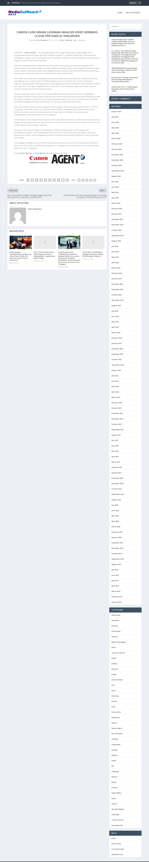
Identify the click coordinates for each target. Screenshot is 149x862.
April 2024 (115, 262)
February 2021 (116, 467)
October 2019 (116, 554)
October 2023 (116, 295)
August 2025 (116, 176)
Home (119, 13)
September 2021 (117, 430)
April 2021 (115, 456)
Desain (114, 658)
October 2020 (116, 489)
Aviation (114, 637)
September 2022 (117, 365)
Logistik (114, 750)
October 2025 (116, 165)
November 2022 (117, 354)
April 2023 (115, 327)
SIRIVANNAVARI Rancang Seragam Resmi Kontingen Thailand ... (43, 3)
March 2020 (115, 527)
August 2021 (116, 435)
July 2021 (114, 440)
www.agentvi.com (41, 153)
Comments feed (117, 849)
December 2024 (117, 219)
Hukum (114, 723)
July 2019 (114, 570)
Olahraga (115, 771)
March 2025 (115, 203)
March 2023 (115, 332)
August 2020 (116, 500)
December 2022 (117, 349)
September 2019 (117, 559)
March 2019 (115, 591)
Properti (114, 788)
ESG (112, 685)
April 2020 (115, 521)
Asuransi (114, 626)
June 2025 (115, 187)
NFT (113, 766)
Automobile (115, 631)
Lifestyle (114, 739)
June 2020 (115, 510)
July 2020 (114, 505)
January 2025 (116, 214)
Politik (113, 782)
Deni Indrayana (42, 40)
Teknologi (68, 40)
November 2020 (117, 483)
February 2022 (116, 403)
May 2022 (115, 386)
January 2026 (116, 149)
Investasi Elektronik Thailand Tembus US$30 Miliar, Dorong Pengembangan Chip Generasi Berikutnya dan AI (122, 42)
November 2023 (117, 289)
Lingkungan (115, 744)
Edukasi (114, 664)
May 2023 (115, 322)
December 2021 (117, 413)
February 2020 (116, 532)
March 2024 (115, 268)
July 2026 (114, 117)
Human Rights (116, 728)
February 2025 (116, 209)
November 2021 (117, 419)
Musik (113, 761)
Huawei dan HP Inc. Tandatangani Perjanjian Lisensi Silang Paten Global (124, 89)
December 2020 (117, 478)
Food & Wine (116, 712)
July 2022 (114, 376)
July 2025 (114, 182)
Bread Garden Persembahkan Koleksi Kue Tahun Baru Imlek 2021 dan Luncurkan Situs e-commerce (20, 256)
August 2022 (116, 370)
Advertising (115, 615)
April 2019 (115, 586)
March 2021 (115, 462)
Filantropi (115, 696)
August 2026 (116, 111)
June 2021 (115, 446)
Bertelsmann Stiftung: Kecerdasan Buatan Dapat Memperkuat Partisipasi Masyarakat (124, 79)
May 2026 (115, 128)
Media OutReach (30, 53)
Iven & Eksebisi (116, 734)
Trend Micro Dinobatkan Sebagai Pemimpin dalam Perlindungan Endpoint (92, 254)
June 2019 (115, 575)
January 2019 (116, 602)
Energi (113, 674)
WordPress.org (116, 854)
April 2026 (115, 133)
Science (114, 804)
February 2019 (116, 597)
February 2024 (116, 273)
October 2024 (116, 230)
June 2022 (115, 381)
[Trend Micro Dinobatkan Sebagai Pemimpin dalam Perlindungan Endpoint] (93, 242)
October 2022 (116, 359)
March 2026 (115, 138)
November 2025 (117, 160)
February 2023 (116, 338)
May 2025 (115, 192)
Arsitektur (115, 620)
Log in (113, 838)
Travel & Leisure (117, 820)
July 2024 (114, 246)
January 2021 (116, 473)
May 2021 (115, 451)
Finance (114, 701)
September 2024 (117, 235)
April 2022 (115, 392)
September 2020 (117, 494)
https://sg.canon (26, 153)
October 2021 (116, 424)
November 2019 (117, 548)
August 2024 (116, 241)
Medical (114, 755)
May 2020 (115, 516)
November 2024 (117, 225)
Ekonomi (114, 669)
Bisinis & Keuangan (118, 642)
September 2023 (117, 300)
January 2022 (116, 408)
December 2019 (117, 543)
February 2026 (116, 144)
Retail (113, 798)
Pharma (114, 777)
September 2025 (117, 171)
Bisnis (62, 40)
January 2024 (116, 279)
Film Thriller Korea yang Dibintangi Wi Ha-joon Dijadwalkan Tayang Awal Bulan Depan (44, 255)
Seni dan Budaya (117, 809)
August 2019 (116, 564)
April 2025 (115, 198)
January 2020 (116, 537)
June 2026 (115, 122)
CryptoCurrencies (118, 653)
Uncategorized (133, 13)
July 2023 (114, 311)
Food (113, 707)
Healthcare (115, 717)
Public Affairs (116, 793)
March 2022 (115, 397)
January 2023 (116, 343)
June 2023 (115, 316)
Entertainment (117, 680)
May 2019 (115, 581)
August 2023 (116, 305)
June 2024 (115, 252)
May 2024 (115, 257)
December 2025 (117, 155)
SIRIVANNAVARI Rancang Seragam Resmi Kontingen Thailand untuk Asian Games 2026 (124, 70)
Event (113, 691)
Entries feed (116, 844)
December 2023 (117, 284)
